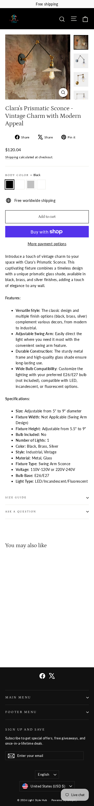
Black (9, 184)
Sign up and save (25, 729)
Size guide (16, 497)
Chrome (20, 184)
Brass (41, 184)
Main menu (18, 697)
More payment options (47, 244)
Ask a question (20, 511)
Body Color (22, 175)
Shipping (11, 157)
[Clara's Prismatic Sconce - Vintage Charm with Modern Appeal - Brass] (25, 643)
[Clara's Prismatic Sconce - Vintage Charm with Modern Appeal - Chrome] (14, 643)
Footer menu (21, 712)
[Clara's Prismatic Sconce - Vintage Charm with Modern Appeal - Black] (8, 643)
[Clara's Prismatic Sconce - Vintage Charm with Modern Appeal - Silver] (19, 643)
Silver (30, 184)
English (43, 774)
